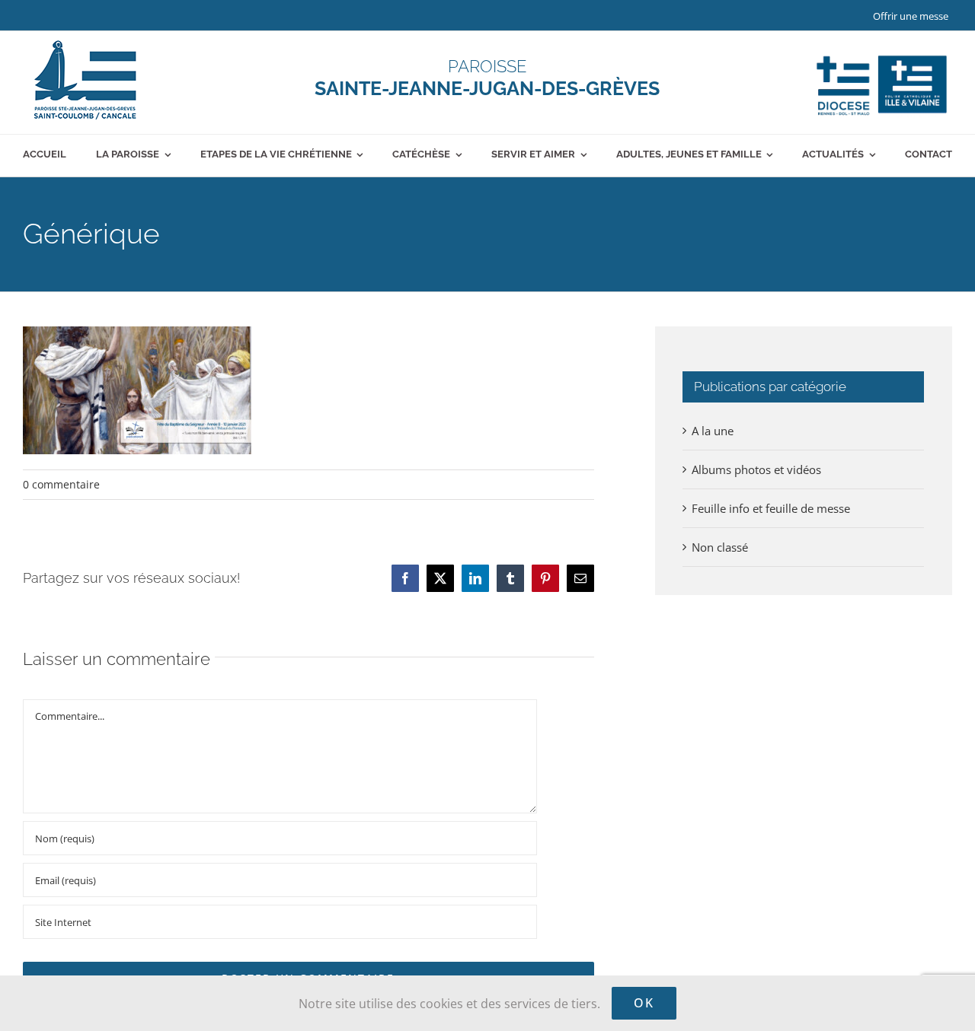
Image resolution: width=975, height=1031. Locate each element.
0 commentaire (61, 484)
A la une (713, 430)
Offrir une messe (910, 16)
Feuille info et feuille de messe (771, 508)
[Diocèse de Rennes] (881, 55)
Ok (644, 1002)
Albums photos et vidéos (756, 469)
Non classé (720, 547)
